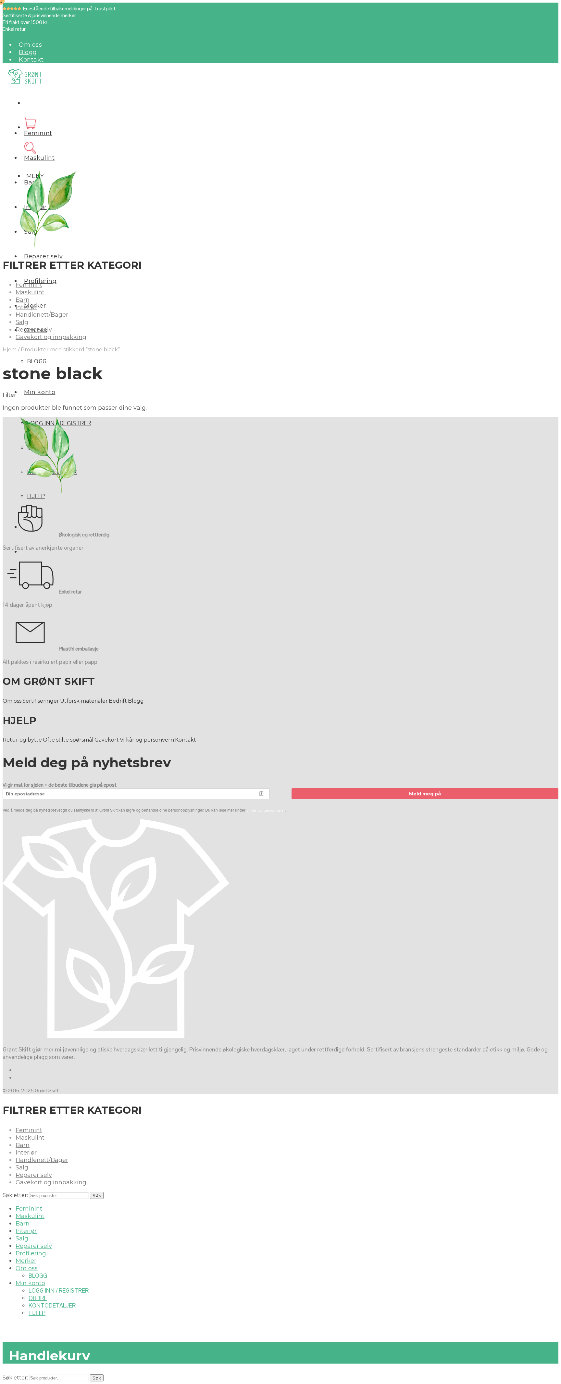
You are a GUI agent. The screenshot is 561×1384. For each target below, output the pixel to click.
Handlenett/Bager (42, 314)
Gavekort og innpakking (51, 337)
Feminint (38, 133)
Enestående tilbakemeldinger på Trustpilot (69, 8)
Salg (22, 322)
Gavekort (106, 740)
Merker (26, 1260)
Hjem (10, 349)
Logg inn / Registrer (59, 1290)
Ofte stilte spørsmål (68, 740)
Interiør (26, 307)
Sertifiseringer (40, 701)
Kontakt (31, 59)
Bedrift (118, 701)
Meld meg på (425, 794)
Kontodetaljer (52, 1305)
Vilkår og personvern (147, 740)
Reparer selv (43, 256)
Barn (23, 299)
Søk (97, 1195)
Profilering (31, 1253)
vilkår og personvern (265, 810)
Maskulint (39, 157)
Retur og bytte (22, 740)
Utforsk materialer (84, 701)
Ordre (38, 1298)
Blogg (28, 52)
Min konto (39, 392)
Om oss (30, 44)
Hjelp (36, 496)
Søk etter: (15, 1195)
